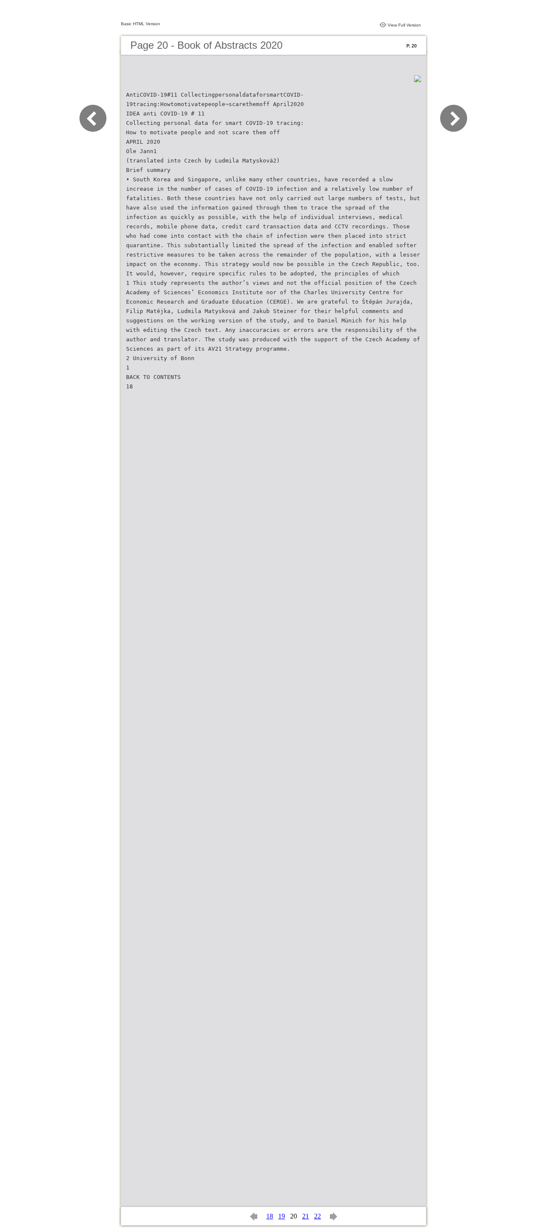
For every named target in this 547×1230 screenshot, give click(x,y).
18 (269, 1216)
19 (281, 1216)
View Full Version (404, 25)
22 (317, 1216)
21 (305, 1216)
